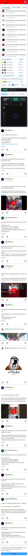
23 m (6, 156)
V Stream (7, 178)
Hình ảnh (22, 94)
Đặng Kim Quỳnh (10, 72)
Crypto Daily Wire (9, 498)
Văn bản (13, 94)
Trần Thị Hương (10, 62)
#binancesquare (5, 144)
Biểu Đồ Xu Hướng (16, 99)
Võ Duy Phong (10, 70)
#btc (17, 144)
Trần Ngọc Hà (9, 67)
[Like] (14, 150)
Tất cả (5, 94)
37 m (6, 219)
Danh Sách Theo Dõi (23, 99)
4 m (6, 132)
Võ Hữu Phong (10, 64)
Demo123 (9, 81)
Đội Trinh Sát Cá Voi (10, 217)
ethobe (7, 329)
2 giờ (6, 452)
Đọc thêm (3, 146)
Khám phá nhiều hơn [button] (6, 550)
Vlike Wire (7, 130)
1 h (5, 268)
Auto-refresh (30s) (16, 85)
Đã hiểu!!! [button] (14, 553)
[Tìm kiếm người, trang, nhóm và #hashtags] (25, 2)
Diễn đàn (10, 85)
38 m (6, 243)
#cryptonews (12, 144)
